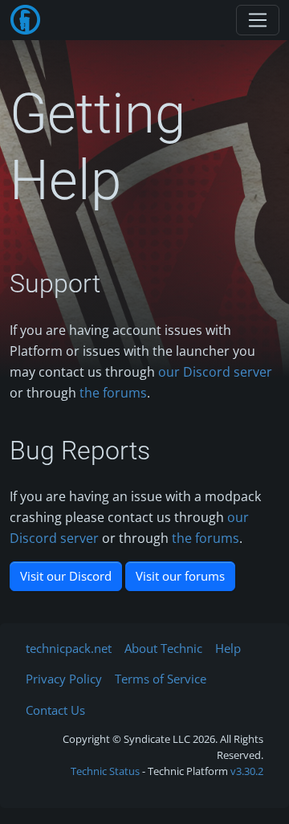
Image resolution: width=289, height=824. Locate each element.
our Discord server (215, 372)
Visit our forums (180, 576)
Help (228, 648)
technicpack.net (69, 648)
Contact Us (55, 710)
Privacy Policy (64, 679)
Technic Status (105, 771)
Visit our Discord (66, 576)
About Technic (163, 648)
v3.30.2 (246, 771)
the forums (113, 393)
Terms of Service (160, 679)
